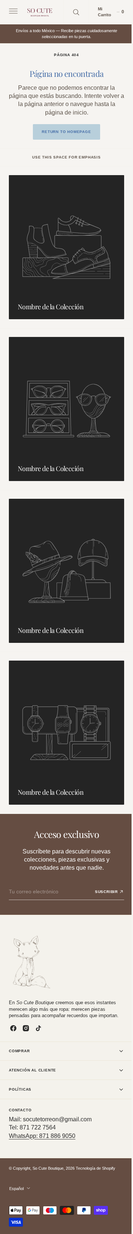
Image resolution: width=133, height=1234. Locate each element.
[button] (12, 12)
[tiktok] (38, 1028)
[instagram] (25, 1028)
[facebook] (13, 1028)
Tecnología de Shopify (95, 1168)
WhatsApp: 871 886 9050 (42, 1136)
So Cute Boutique (48, 1168)
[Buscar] (76, 12)
